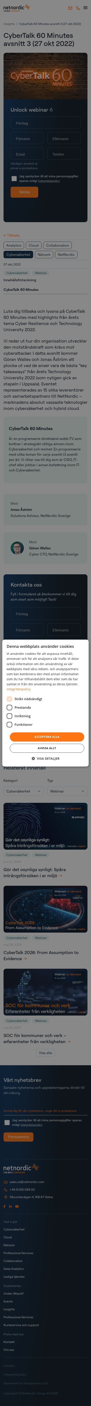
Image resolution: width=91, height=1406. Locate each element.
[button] (45, 758)
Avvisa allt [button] (47, 748)
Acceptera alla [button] (47, 737)
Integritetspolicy (18, 689)
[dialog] (45, 703)
